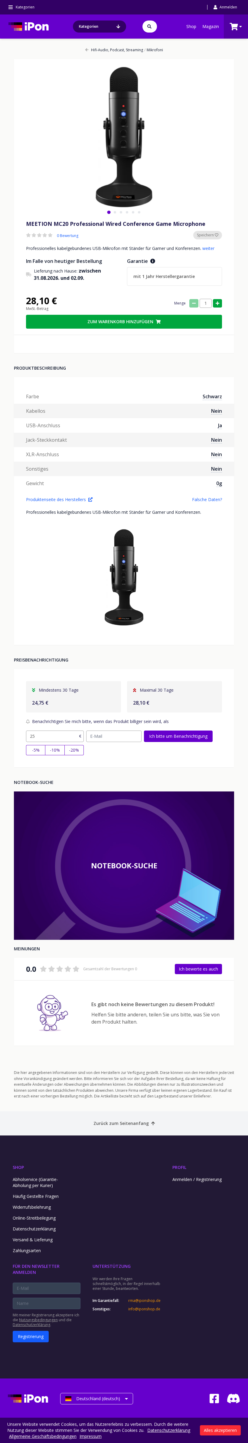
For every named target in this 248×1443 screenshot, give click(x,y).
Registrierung (31, 1336)
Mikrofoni (153, 50)
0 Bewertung (67, 235)
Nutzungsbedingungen (38, 1319)
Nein (216, 411)
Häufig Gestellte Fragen (36, 1196)
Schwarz (212, 396)
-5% (36, 750)
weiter (208, 248)
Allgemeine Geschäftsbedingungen (43, 1436)
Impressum (91, 1436)
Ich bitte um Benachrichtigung (178, 736)
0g (219, 483)
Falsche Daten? (207, 499)
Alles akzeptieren (220, 1430)
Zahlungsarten (27, 1250)
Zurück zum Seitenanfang (121, 1123)
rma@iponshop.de (144, 1300)
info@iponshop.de (144, 1309)
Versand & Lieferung (33, 1239)
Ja (220, 425)
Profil (179, 1167)
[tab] (108, 212)
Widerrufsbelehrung (32, 1207)
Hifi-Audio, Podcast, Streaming (117, 50)
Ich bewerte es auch (198, 969)
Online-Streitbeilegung (34, 1218)
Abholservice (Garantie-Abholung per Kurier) (35, 1182)
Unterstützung (112, 1266)
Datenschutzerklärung (34, 1229)
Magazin (210, 26)
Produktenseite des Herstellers (56, 499)
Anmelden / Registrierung (197, 1179)
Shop (191, 26)
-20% (74, 750)
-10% (55, 750)
